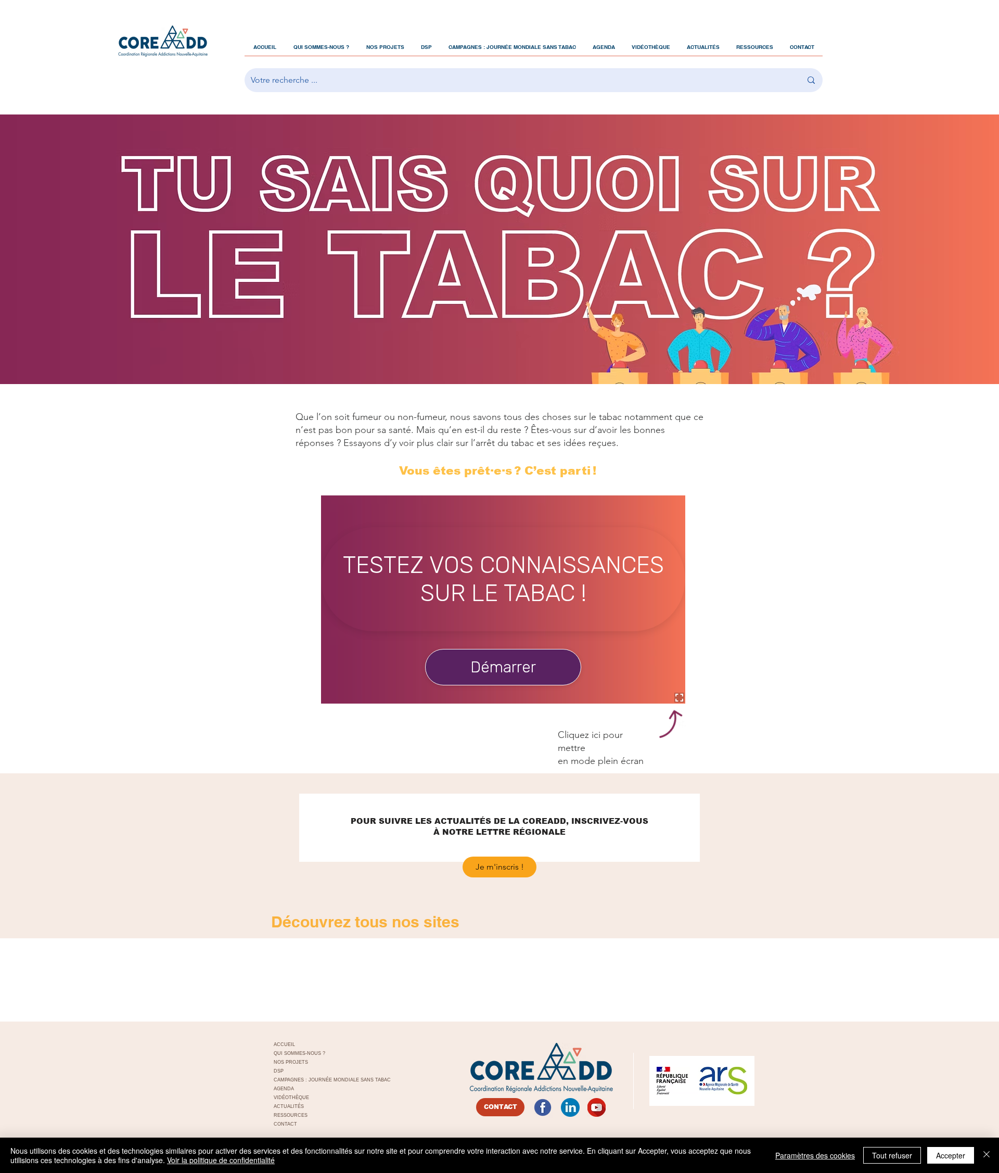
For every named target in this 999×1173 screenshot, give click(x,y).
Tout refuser (892, 1155)
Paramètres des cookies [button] (815, 1155)
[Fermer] (986, 1155)
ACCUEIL (284, 1044)
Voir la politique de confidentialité (221, 1160)
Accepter (950, 1155)
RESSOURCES (291, 1115)
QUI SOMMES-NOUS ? (299, 1053)
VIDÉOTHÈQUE (291, 1097)
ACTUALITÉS (289, 1106)
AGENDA (284, 1088)
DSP (279, 1071)
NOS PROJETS (291, 1062)
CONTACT (285, 1124)
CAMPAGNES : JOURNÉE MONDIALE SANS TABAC (321, 1079)
